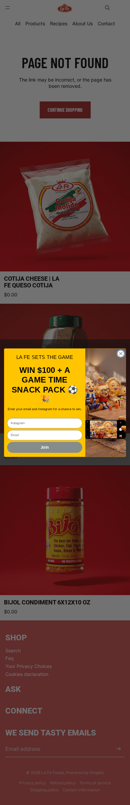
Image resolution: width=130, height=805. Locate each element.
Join (45, 447)
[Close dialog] (120, 353)
